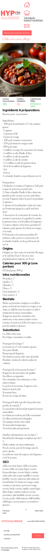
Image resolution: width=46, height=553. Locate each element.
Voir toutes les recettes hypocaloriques (33, 18)
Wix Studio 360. (35, 549)
